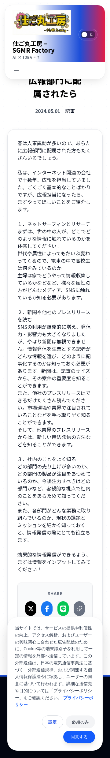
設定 (52, 722)
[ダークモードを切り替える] (88, 34)
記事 (70, 110)
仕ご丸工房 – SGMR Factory (33, 46)
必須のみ (80, 722)
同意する (79, 737)
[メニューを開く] (16, 69)
